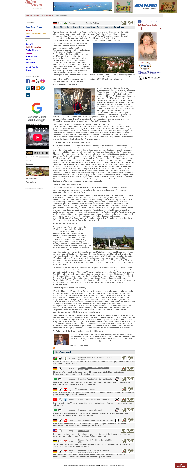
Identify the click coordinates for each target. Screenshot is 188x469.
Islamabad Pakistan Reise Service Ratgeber (95, 379)
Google (28, 160)
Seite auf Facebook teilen (150, 21)
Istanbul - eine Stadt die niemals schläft (93, 400)
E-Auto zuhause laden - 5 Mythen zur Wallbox (95, 420)
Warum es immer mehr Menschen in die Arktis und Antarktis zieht (93, 451)
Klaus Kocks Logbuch (86, 389)
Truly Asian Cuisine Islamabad (90, 410)
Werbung (121, 465)
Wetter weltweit (31, 178)
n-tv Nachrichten (33, 157)
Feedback (71, 465)
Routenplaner (31, 182)
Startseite (29, 15)
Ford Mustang (83, 431)
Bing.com (29, 164)
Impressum (113, 465)
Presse (78, 465)
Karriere (85, 465)
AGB (97, 465)
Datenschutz (104, 465)
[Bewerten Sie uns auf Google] (37, 112)
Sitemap (92, 465)
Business (37, 15)
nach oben (181, 467)
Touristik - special (47, 15)
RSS (65, 465)
